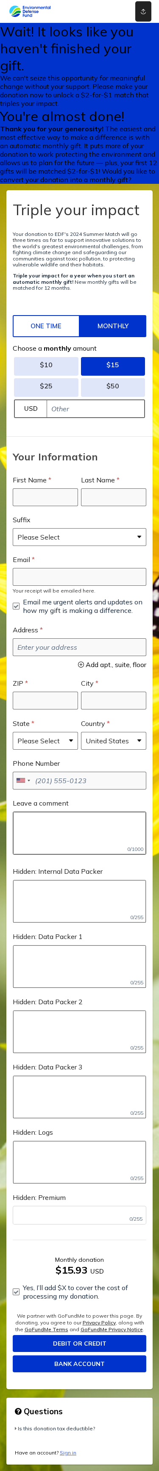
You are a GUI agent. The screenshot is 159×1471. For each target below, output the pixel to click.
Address (25, 630)
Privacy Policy (99, 1322)
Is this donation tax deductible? (56, 1428)
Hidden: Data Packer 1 (48, 936)
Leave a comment (41, 803)
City (87, 683)
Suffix (22, 519)
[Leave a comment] (79, 833)
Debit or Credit (79, 1343)
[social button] (143, 11)
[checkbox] (79, 606)
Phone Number (36, 763)
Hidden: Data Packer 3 (48, 1067)
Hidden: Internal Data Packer (58, 871)
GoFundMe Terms (46, 1329)
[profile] (115, 11)
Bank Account (79, 1364)
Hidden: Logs (33, 1132)
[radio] (46, 326)
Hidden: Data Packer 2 (48, 1001)
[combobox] (23, 780)
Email (21, 559)
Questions (42, 1411)
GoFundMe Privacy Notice (112, 1329)
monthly (113, 326)
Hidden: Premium (39, 1197)
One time (46, 326)
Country (93, 723)
